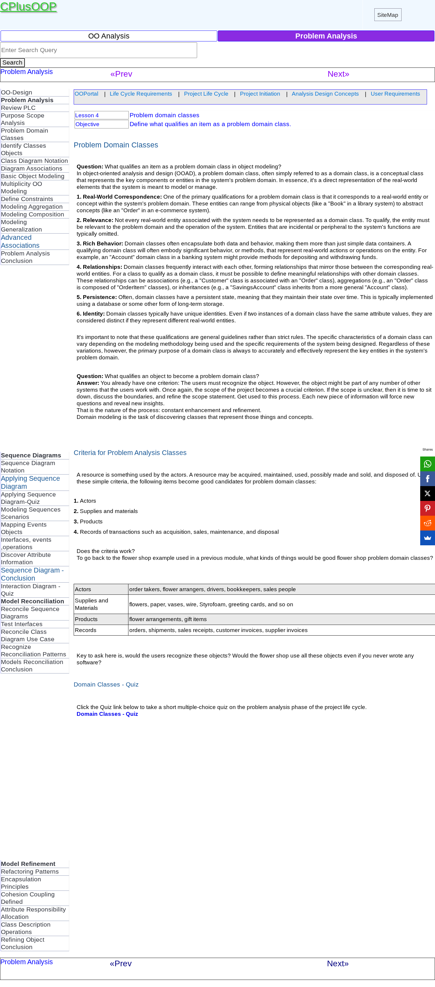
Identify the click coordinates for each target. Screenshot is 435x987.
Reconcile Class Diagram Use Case (27, 635)
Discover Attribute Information (26, 558)
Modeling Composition (32, 214)
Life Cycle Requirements (141, 93)
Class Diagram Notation (34, 160)
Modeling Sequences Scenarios (31, 513)
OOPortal (86, 93)
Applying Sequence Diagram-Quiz (28, 498)
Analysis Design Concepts (325, 93)
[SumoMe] (427, 538)
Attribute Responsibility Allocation (33, 913)
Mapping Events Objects (24, 528)
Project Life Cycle (206, 93)
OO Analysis (109, 36)
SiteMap (387, 15)
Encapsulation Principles (21, 883)
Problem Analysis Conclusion (25, 257)
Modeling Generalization (21, 225)
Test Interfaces (22, 624)
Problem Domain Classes (24, 134)
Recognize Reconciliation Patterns (33, 650)
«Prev (121, 73)
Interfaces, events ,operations (26, 543)
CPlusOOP (28, 6)
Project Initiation (260, 93)
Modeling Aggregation (32, 206)
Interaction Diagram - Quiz (30, 590)
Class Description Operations (26, 928)
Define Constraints (27, 198)
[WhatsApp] (427, 463)
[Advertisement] (24, 361)
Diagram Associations (31, 168)
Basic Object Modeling (33, 176)
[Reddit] (427, 523)
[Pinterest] (427, 508)
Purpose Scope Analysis (22, 119)
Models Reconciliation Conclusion (32, 665)
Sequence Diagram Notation (28, 466)
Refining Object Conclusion (22, 943)
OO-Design (16, 92)
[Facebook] (427, 478)
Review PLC (18, 107)
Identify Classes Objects (23, 149)
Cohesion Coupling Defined (28, 898)
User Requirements (395, 93)
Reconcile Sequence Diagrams (30, 612)
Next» (338, 73)
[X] (427, 493)
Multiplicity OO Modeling (21, 187)
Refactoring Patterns (30, 871)
